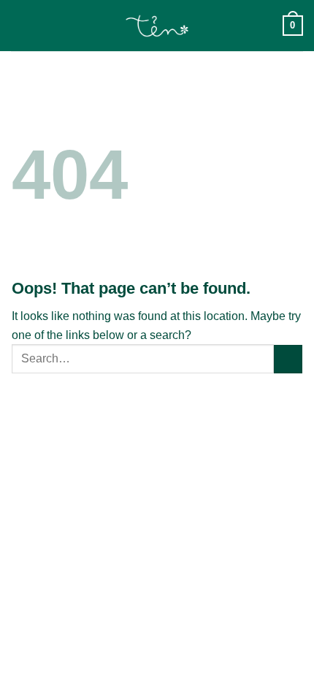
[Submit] (288, 359)
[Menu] (19, 25)
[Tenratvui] (157, 26)
